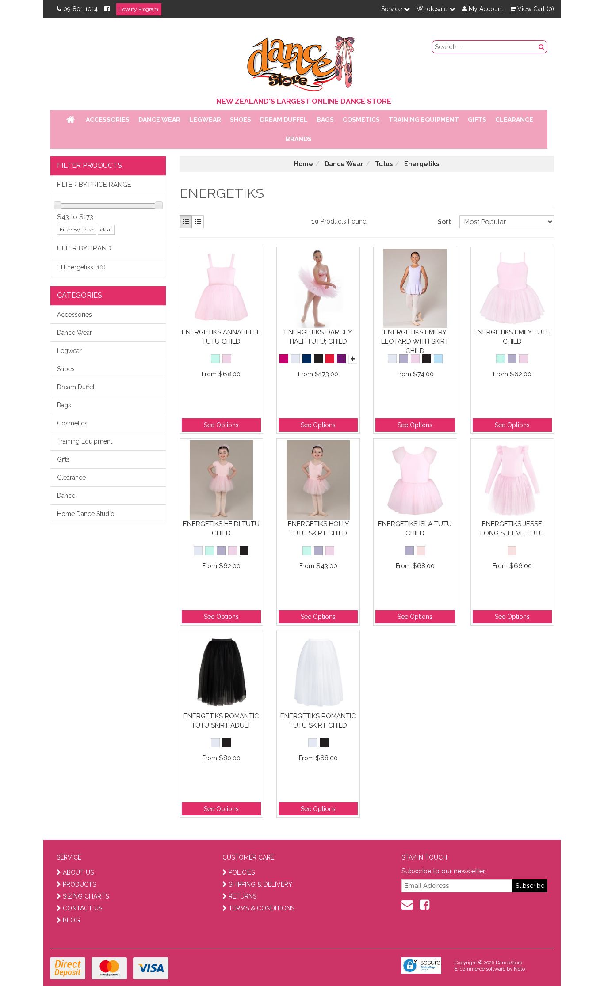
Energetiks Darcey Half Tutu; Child (318, 336)
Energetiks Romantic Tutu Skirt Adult (221, 720)
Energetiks (85, 267)
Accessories (108, 119)
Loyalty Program (138, 9)
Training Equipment (424, 119)
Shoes (240, 119)
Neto (519, 969)
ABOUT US (78, 872)
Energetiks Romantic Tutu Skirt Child (318, 720)
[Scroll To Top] (575, 959)
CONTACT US (82, 908)
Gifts (477, 119)
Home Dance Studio (86, 513)
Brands (299, 139)
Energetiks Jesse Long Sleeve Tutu (512, 528)
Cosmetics (361, 119)
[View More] (352, 359)
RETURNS (242, 896)
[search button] (541, 46)
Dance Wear (159, 119)
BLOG (71, 920)
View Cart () (535, 8)
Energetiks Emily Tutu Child (512, 336)
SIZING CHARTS (86, 896)
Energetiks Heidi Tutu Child (221, 528)
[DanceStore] (302, 61)
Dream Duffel (284, 119)
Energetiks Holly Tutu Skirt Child (318, 528)
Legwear (205, 119)
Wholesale (433, 8)
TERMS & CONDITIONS (261, 908)
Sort (444, 221)
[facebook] (424, 904)
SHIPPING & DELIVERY (260, 884)
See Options (221, 425)
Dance (66, 495)
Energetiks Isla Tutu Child (415, 528)
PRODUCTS (79, 884)
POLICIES (242, 872)
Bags (325, 119)
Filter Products (89, 165)
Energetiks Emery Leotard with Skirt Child (415, 341)
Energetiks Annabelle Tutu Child (221, 336)
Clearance (514, 119)
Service (392, 8)
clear (106, 230)
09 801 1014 (80, 8)
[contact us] (407, 904)
